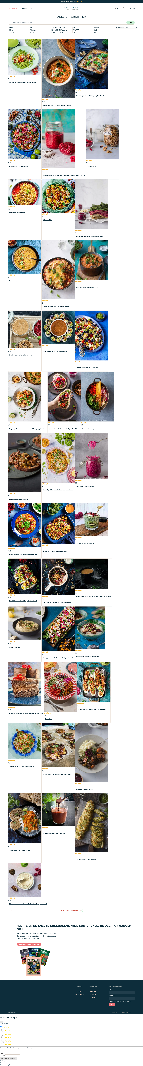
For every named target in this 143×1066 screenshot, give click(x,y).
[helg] (11, 29)
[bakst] (76, 32)
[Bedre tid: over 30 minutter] (59, 31)
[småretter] (11, 32)
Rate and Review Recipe (8, 1059)
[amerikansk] (76, 29)
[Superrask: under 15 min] (59, 27)
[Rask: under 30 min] (59, 29)
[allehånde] (35, 31)
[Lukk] (1, 1022)
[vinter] (96, 31)
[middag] (11, 31)
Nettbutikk (24, 8)
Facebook (93, 991)
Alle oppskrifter (12, 8)
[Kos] (76, 27)
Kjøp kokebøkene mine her (29, 944)
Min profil (132, 8)
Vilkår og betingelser (126, 1012)
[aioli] (35, 29)
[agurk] (35, 27)
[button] (9, 76)
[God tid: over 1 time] (59, 32)
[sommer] (96, 27)
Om (32, 8)
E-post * (2, 1056)
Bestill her (79, 1)
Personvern (114, 1012)
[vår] (96, 32)
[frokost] (11, 27)
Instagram (93, 994)
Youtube (93, 997)
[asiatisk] (76, 31)
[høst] (96, 29)
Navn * (2, 1053)
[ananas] (35, 32)
